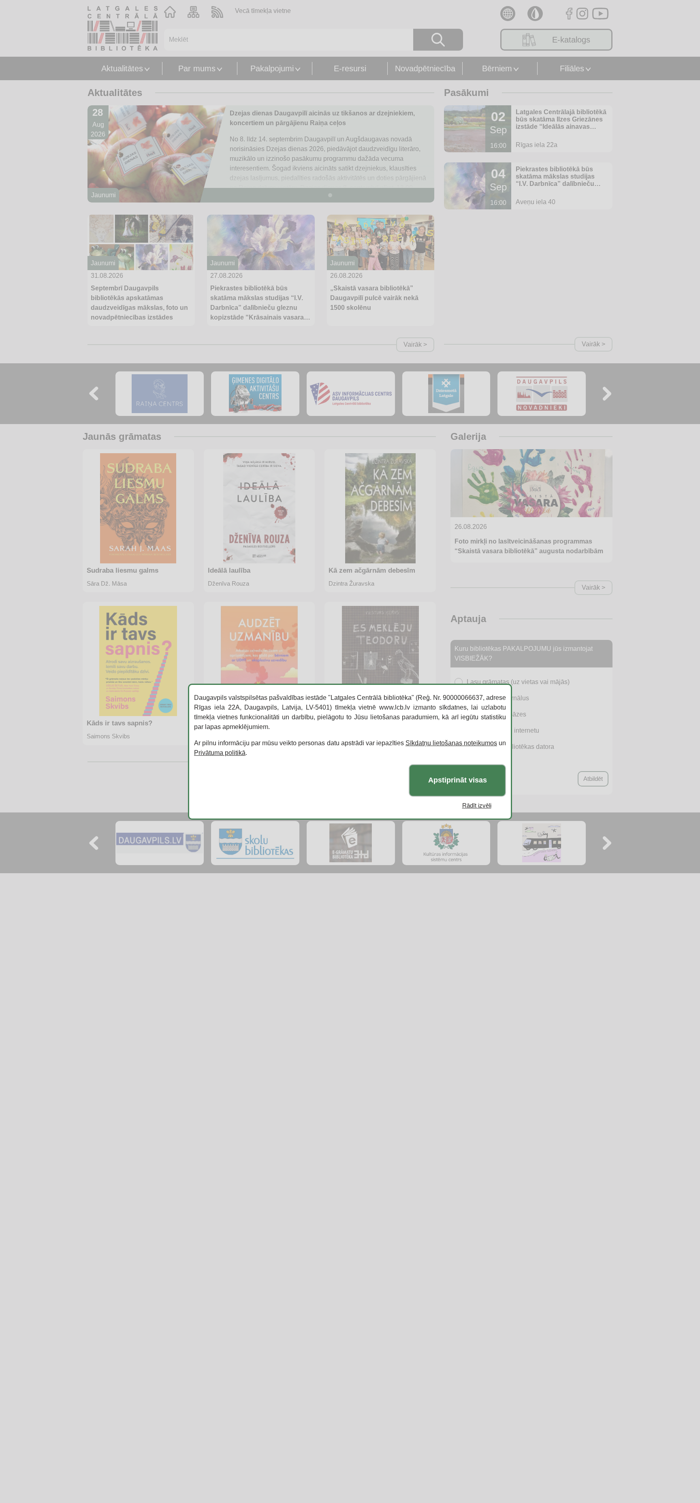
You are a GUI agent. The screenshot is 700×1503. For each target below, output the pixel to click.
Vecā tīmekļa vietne (263, 10)
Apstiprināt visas (457, 780)
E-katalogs (571, 39)
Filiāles (572, 68)
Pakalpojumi (272, 68)
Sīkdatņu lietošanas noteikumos (451, 743)
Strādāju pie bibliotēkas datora (510, 746)
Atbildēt (593, 778)
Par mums (197, 68)
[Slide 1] (330, 195)
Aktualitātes (122, 68)
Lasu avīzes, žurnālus (498, 698)
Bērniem (497, 68)
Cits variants (484, 762)
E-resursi (350, 68)
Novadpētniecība (425, 68)
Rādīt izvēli (476, 805)
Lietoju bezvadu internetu (503, 730)
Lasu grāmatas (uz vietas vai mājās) (518, 681)
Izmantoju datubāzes (496, 714)
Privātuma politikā (219, 752)
